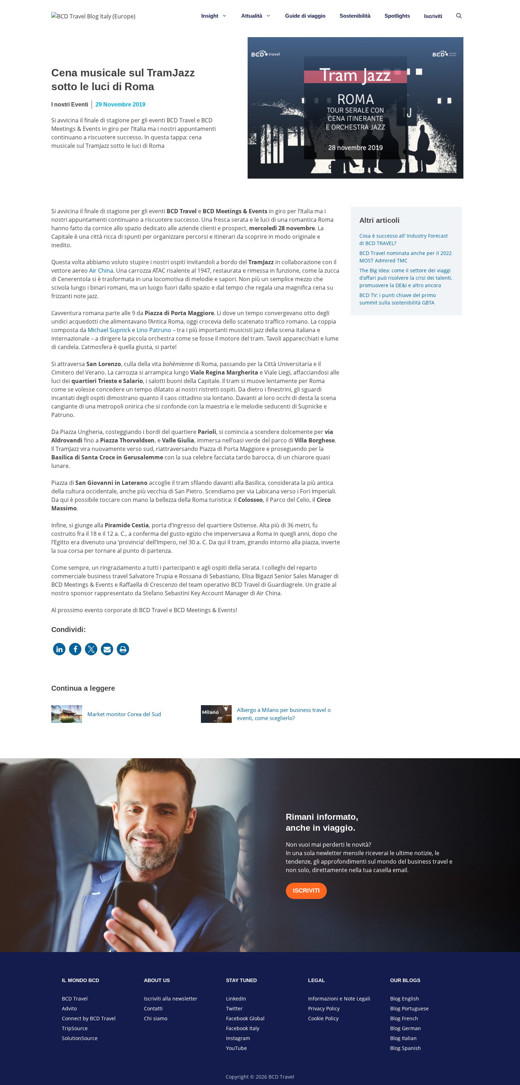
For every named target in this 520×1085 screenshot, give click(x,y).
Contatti (153, 1008)
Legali (363, 998)
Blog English (404, 998)
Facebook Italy (242, 1028)
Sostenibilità (355, 16)
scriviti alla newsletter (171, 998)
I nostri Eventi (69, 104)
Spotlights (397, 16)
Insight (209, 16)
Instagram (238, 1038)
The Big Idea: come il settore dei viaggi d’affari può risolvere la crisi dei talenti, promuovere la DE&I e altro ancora (405, 278)
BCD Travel (75, 998)
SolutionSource (80, 1038)
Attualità (251, 16)
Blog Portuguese (409, 1008)
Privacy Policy (324, 1008)
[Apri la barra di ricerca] (459, 16)
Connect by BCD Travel (89, 1018)
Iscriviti (433, 16)
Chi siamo (155, 1018)
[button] (59, 649)
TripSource (75, 1028)
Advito (69, 1008)
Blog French (404, 1018)
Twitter (234, 1008)
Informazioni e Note (332, 998)
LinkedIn (236, 998)
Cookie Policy (323, 1018)
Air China (101, 270)
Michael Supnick (109, 330)
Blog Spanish (405, 1048)
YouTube (236, 1048)
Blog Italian (403, 1038)
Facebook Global (245, 1018)
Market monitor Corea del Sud (124, 714)
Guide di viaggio (305, 16)
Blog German (405, 1028)
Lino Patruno (154, 330)
